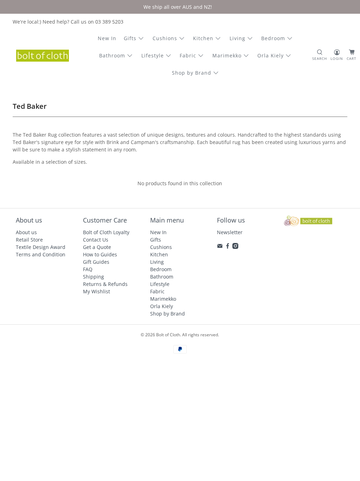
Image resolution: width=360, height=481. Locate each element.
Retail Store (29, 239)
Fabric (188, 55)
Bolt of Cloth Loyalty (106, 232)
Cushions (165, 38)
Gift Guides (96, 261)
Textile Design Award (40, 247)
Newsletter (230, 232)
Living (237, 38)
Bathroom (112, 55)
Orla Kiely (270, 55)
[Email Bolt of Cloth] (220, 247)
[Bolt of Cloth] (42, 56)
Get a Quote (97, 247)
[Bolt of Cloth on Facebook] (228, 247)
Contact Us (95, 239)
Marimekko (227, 55)
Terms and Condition (40, 254)
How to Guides (100, 254)
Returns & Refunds (105, 284)
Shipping (93, 276)
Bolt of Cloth (168, 334)
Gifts (130, 38)
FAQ (87, 269)
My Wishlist (96, 291)
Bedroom (273, 38)
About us (26, 232)
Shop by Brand (191, 72)
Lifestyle (152, 55)
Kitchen (203, 38)
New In (107, 38)
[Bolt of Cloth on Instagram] (235, 247)
